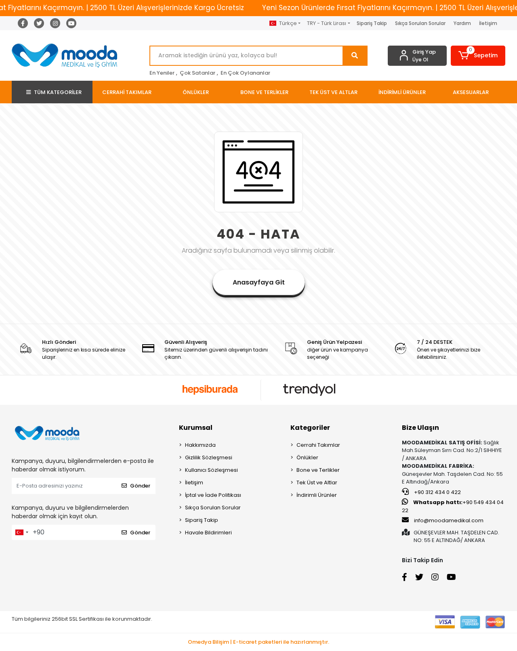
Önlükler (307, 457)
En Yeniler (161, 73)
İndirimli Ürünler (316, 495)
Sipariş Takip (372, 23)
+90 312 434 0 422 (437, 492)
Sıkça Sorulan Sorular (420, 23)
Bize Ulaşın (420, 427)
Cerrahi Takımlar (318, 445)
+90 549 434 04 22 (453, 506)
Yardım (462, 23)
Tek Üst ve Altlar (316, 482)
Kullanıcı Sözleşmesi (211, 470)
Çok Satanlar (197, 73)
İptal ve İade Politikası (213, 495)
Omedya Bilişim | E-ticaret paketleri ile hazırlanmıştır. (258, 642)
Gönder (140, 486)
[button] (478, 56)
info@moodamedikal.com (448, 520)
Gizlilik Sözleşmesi (208, 457)
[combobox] (21, 532)
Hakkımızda (200, 445)
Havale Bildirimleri (208, 532)
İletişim (488, 23)
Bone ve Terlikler (318, 470)
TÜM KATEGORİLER (58, 92)
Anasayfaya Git (259, 282)
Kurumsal (195, 427)
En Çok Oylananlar (245, 73)
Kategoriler (310, 427)
